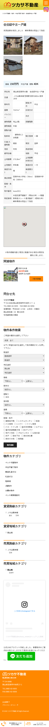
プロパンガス (23, 433)
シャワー (19, 424)
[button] (24, 224)
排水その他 (10, 438)
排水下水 (16, 435)
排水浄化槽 (27, 435)
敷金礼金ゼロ (10, 472)
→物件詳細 (36, 278)
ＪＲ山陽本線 (12, 512)
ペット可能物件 (11, 462)
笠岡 (17, 515)
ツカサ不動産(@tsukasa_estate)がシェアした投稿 (24, 637)
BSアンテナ (28, 430)
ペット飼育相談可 (12, 495)
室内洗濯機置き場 (13, 430)
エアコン (39, 427)
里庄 (10, 515)
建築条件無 (10, 421)
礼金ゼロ (8, 476)
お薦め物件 (9, 490)
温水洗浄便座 (27, 427)
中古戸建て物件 (11, 467)
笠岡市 (11, 573)
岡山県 (10, 532)
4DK (7, 397)
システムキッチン (25, 421)
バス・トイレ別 (12, 427)
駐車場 (8, 481)
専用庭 (20, 438)
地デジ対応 (10, 433)
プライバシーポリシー (9, 705)
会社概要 (5, 702)
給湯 (37, 421)
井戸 (7, 435)
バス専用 (9, 424)
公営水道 (36, 433)
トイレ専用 (31, 424)
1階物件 (8, 486)
